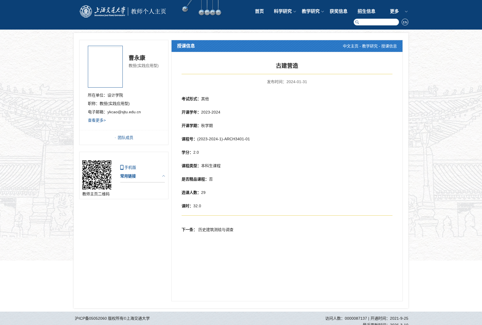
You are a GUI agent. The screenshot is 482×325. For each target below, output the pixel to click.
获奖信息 (339, 11)
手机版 (130, 167)
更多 (394, 11)
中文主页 (350, 46)
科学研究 (283, 11)
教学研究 (311, 11)
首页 (259, 11)
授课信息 (389, 46)
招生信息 (366, 11)
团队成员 (125, 137)
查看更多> (97, 120)
